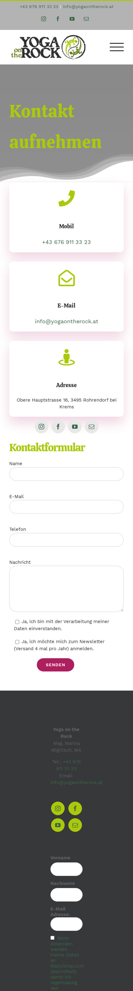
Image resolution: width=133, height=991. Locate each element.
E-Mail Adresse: (60, 911)
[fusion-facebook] (58, 426)
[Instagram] (58, 808)
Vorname (60, 858)
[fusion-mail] (91, 426)
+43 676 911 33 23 (39, 6)
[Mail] (75, 825)
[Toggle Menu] (117, 47)
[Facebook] (75, 808)
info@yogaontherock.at (88, 6)
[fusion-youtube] (75, 426)
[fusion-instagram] (41, 426)
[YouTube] (58, 825)
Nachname (62, 883)
